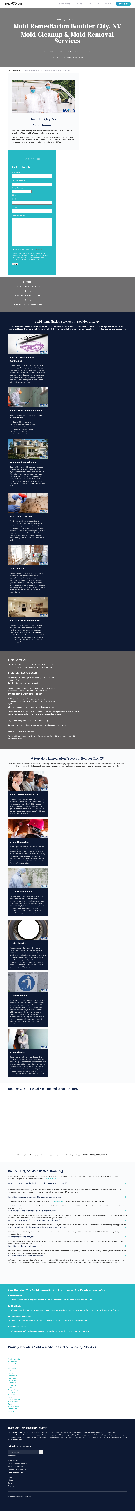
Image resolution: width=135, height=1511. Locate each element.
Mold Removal (17, 660)
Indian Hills (12, 1385)
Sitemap (11, 1486)
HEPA (30, 950)
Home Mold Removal (15, 1466)
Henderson (12, 1380)
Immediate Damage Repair (25, 694)
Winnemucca (13, 1409)
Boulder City (12, 1361)
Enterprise (12, 1369)
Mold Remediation (14, 70)
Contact (108, 4)
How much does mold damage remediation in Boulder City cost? (37, 1227)
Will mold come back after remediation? (26, 1255)
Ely (9, 1366)
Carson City (12, 1364)
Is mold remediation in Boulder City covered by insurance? (34, 1197)
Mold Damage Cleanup (22, 673)
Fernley (11, 1373)
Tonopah (11, 1404)
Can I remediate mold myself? (21, 1236)
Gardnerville (12, 1376)
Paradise (11, 1394)
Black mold (14, 521)
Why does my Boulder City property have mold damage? (34, 1220)
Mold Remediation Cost (23, 683)
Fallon (10, 1371)
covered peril (59, 1201)
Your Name (16, 172)
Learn (98, 4)
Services (79, 4)
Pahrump (11, 1392)
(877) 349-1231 (123, 4)
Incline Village (13, 1383)
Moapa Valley (13, 1390)
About (89, 4)
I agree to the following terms (28, 249)
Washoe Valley (13, 1406)
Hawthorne (12, 1378)
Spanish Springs (14, 1399)
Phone (14, 207)
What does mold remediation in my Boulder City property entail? (37, 1183)
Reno (10, 1397)
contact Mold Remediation (35, 484)
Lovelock (11, 1387)
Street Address (17, 188)
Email (14, 199)
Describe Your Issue (19, 216)
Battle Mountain (14, 1359)
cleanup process (19, 1000)
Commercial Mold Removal (18, 1463)
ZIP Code (15, 195)
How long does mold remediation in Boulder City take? (32, 1210)
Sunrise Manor (13, 1402)
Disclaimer (27, 1497)
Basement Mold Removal (17, 1469)
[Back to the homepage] (13, 4)
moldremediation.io (15, 1432)
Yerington (11, 1411)
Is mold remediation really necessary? (25, 1246)
